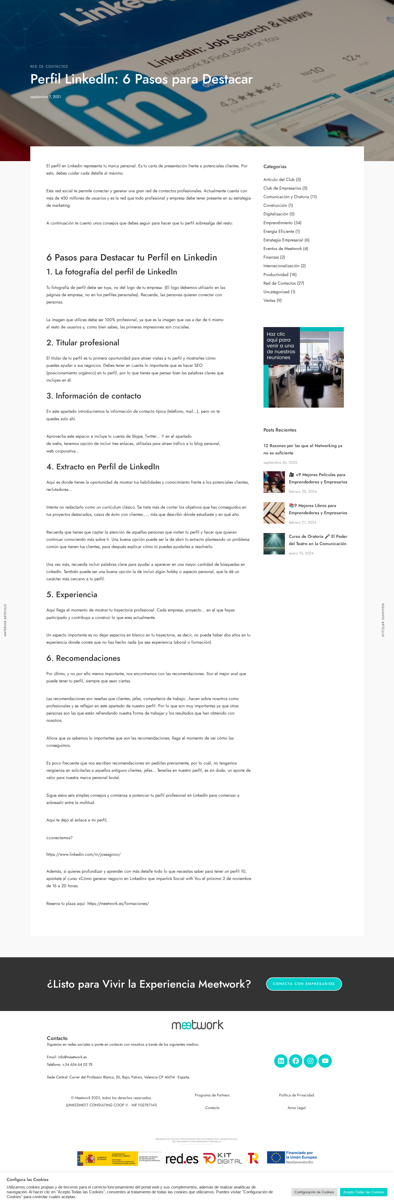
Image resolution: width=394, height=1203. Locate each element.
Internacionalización (281, 266)
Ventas (269, 300)
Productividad (275, 275)
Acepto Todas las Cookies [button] (363, 1192)
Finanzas (271, 257)
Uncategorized (276, 292)
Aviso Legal (297, 1107)
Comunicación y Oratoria (286, 197)
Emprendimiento (278, 223)
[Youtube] (325, 1061)
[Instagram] (310, 1061)
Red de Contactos (49, 66)
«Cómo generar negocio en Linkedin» (113, 879)
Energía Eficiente (278, 231)
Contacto (212, 1107)
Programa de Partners (212, 1095)
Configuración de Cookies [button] (314, 1192)
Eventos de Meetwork (282, 249)
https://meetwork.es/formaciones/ (117, 904)
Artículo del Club (279, 180)
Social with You (187, 879)
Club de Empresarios (282, 188)
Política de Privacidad (296, 1095)
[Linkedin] (281, 1061)
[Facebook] (295, 1061)
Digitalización (275, 214)
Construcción (275, 205)
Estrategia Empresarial (283, 240)
